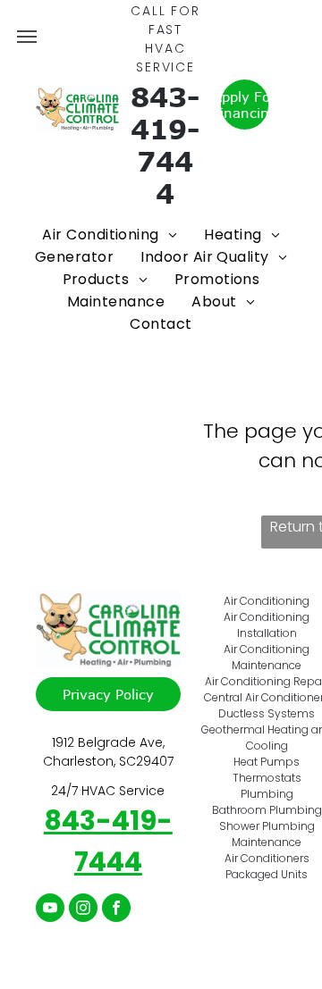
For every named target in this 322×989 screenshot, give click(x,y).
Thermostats (267, 777)
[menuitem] (110, 234)
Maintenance (266, 842)
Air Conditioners (267, 858)
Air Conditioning (266, 600)
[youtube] (50, 909)
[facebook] (116, 909)
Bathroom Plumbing (267, 809)
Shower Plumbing (267, 826)
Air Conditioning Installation (266, 625)
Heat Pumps (266, 761)
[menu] (27, 36)
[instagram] (83, 909)
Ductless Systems (266, 713)
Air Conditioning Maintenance (266, 657)
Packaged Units (266, 874)
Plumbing (267, 793)
